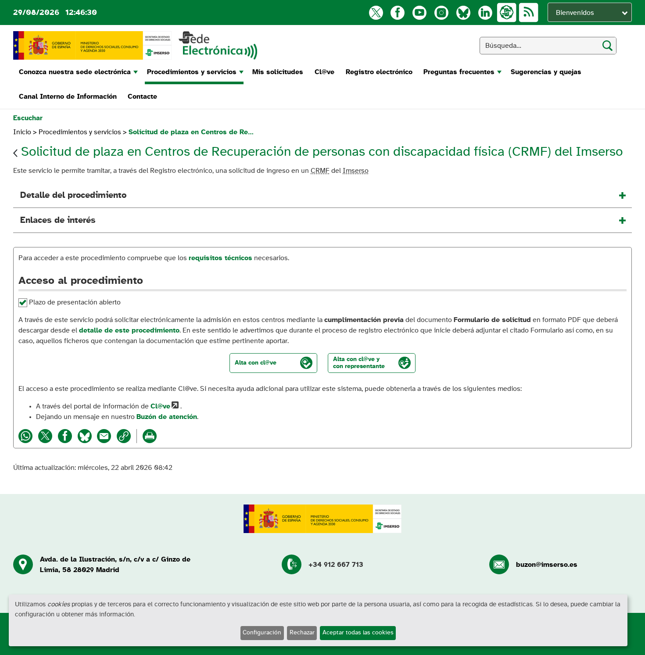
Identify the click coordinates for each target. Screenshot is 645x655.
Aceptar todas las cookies (358, 633)
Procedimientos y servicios (80, 132)
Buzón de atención (166, 416)
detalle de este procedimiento (129, 330)
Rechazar (302, 633)
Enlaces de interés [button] (58, 220)
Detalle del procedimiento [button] (73, 195)
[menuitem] (77, 72)
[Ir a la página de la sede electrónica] (218, 45)
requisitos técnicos (220, 257)
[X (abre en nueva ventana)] (376, 12)
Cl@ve (160, 406)
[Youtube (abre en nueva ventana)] (419, 12)
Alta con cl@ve (255, 363)
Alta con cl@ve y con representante (359, 362)
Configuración (262, 633)
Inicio (22, 132)
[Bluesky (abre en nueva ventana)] (463, 12)
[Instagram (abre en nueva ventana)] (441, 12)
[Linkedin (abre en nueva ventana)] (485, 12)
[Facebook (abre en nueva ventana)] (397, 12)
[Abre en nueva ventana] (92, 45)
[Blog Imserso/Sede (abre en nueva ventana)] (506, 12)
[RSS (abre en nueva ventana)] (528, 12)
